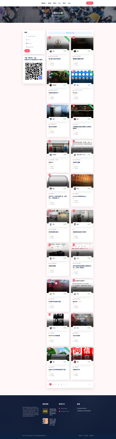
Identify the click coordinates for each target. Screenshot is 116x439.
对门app (75, 92)
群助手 (64, 3)
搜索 (27, 50)
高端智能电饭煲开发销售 (79, 232)
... (64, 384)
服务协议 (80, 435)
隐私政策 (86, 435)
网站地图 (91, 435)
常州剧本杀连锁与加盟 (55, 301)
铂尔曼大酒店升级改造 (55, 58)
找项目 (54, 3)
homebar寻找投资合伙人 (79, 196)
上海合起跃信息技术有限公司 (40, 435)
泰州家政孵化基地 (53, 232)
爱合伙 (24, 435)
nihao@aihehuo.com (65, 411)
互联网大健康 (76, 162)
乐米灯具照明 (76, 335)
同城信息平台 (76, 369)
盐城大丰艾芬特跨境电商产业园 (57, 369)
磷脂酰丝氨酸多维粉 (78, 58)
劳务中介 (51, 162)
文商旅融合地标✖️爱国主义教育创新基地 (82, 127)
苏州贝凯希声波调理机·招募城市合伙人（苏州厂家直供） (82, 266)
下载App (90, 3)
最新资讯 (43, 3)
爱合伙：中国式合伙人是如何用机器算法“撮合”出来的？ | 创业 (53, 422)
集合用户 (75, 301)
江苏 (52, 15)
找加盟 (49, 3)
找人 (59, 3)
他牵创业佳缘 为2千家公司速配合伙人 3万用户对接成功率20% (53, 412)
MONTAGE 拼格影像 (54, 335)
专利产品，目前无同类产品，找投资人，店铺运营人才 (58, 197)
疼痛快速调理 (52, 266)
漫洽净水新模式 (53, 126)
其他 (69, 3)
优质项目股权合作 (53, 92)
